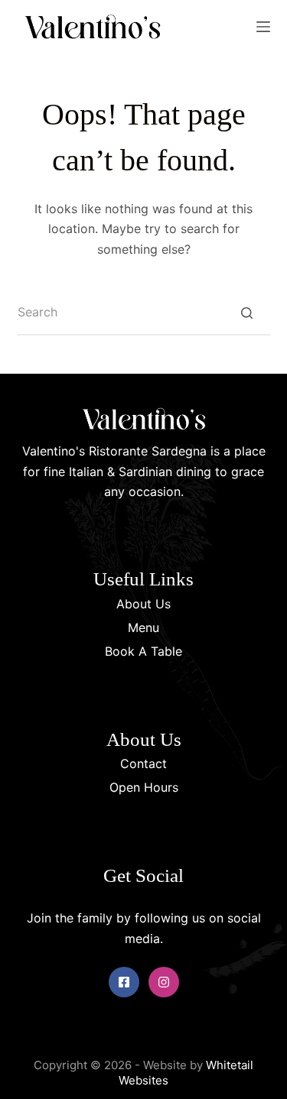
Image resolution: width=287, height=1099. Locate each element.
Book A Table (143, 651)
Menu (143, 627)
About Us (143, 603)
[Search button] (247, 313)
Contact (143, 763)
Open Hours (143, 787)
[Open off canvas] (263, 27)
